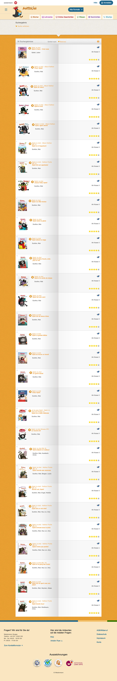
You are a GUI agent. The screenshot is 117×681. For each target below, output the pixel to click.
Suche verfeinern (23, 26)
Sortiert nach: (52, 42)
